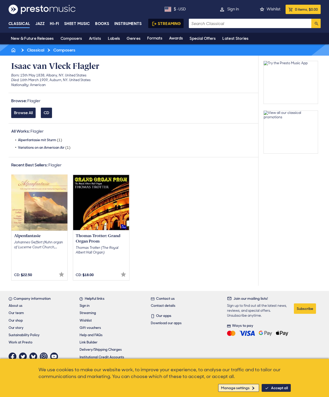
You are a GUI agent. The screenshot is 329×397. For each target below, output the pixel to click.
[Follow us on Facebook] (14, 356)
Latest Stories (235, 38)
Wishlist (273, 9)
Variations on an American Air (44, 147)
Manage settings (235, 388)
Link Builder (89, 342)
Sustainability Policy (24, 335)
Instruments (128, 23)
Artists (95, 38)
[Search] (316, 23)
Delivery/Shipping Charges (101, 349)
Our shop (16, 320)
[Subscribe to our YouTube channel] (55, 356)
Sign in (233, 9)
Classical (19, 23)
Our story (16, 328)
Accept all (279, 388)
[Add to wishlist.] (61, 274)
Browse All (23, 112)
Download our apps (166, 323)
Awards (176, 38)
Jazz (40, 23)
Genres (133, 38)
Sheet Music (77, 23)
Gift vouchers (90, 328)
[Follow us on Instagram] (45, 356)
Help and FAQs (91, 335)
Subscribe (305, 308)
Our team (16, 313)
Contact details (163, 305)
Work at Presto (21, 342)
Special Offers (203, 38)
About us (15, 305)
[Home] (14, 50)
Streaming (169, 23)
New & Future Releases (32, 38)
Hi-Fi (54, 23)
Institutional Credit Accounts (102, 357)
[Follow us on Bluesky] (34, 356)
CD (46, 112)
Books (102, 23)
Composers (71, 38)
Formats (154, 38)
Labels (114, 38)
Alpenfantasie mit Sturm (40, 140)
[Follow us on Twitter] (24, 356)
